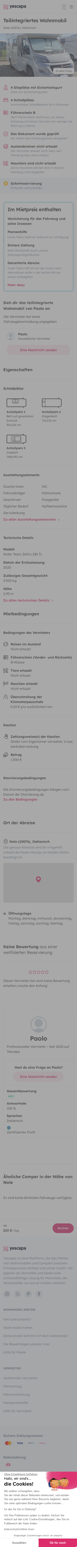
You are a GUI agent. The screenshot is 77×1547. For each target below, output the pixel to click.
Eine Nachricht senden (38, 350)
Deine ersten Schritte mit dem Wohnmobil (35, 1336)
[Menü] (67, 7)
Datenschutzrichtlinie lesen (19, 1529)
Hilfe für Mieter (14, 1352)
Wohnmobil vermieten (20, 1378)
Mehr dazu (16, 285)
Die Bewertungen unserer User (26, 1344)
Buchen (63, 1228)
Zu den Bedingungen (20, 799)
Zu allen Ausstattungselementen (30, 519)
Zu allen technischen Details (27, 600)
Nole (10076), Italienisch (19, 28)
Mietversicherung (16, 1394)
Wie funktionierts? (17, 1319)
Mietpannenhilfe (15, 1403)
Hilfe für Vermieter (17, 1411)
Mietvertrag (12, 1386)
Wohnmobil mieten (17, 1328)
